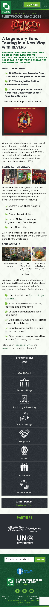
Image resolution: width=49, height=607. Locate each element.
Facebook (20, 345)
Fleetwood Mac (24, 506)
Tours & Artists (29, 14)
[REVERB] (6, 7)
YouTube (31, 591)
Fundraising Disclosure (34, 597)
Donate (32, 5)
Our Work (15, 14)
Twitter (29, 345)
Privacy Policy (5, 597)
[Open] (46, 4)
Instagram (7, 348)
